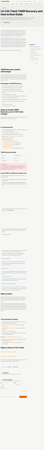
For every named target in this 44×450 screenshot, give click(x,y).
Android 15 (8, 3)
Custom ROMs (26, 3)
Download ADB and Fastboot (8, 148)
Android (17, 1)
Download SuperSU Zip (7, 142)
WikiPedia (6, 80)
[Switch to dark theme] (42, 1)
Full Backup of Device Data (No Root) (16, 136)
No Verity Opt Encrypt (7, 141)
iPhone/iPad (24, 1)
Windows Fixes (40, 3)
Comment (2, 386)
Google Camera (21, 3)
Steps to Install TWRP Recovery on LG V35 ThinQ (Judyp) (36, 50)
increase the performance (10, 324)
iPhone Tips (35, 3)
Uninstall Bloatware (5, 331)
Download (16, 160)
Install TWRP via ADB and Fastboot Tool (36, 55)
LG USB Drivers (11, 146)
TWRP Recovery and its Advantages (35, 46)
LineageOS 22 (12, 3)
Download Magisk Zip (7, 144)
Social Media (30, 1)
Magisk (17, 3)
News (13, 1)
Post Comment (23, 396)
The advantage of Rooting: (34, 58)
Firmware (31, 3)
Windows (34, 1)
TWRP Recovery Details (34, 53)
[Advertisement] (36, 36)
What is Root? (32, 56)
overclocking (4, 326)
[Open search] (40, 1)
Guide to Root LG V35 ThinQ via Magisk (8, 356)
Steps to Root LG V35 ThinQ (34, 59)
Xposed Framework (12, 342)
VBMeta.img (15, 141)
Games (20, 1)
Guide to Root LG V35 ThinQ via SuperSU (8, 351)
